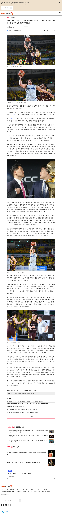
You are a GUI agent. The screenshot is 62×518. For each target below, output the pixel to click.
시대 (31, 491)
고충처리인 (22, 489)
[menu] (59, 13)
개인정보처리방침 (9, 489)
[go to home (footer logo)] (7, 485)
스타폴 (48, 491)
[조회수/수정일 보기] (13, 26)
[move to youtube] (9, 505)
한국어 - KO (8, 500)
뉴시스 (20, 491)
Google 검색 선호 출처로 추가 (14, 30)
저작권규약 (27, 489)
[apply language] (11, 8)
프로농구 (14, 114)
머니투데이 (12, 491)
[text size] (54, 31)
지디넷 (28, 491)
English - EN (8, 8)
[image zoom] (53, 63)
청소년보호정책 (15, 489)
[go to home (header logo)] (7, 13)
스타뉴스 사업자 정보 (4, 494)
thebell (35, 491)
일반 (13, 18)
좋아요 (32, 416)
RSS (35, 489)
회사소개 (2, 489)
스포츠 (9, 18)
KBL (11, 118)
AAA (39, 491)
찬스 (19, 127)
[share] (51, 31)
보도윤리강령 (44, 489)
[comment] (48, 31)
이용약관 (31, 489)
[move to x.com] (6, 505)
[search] (56, 13)
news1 (24, 491)
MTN (17, 491)
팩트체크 (39, 489)
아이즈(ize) (44, 491)
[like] (45, 31)
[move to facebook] (2, 505)
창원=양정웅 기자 (10, 27)
